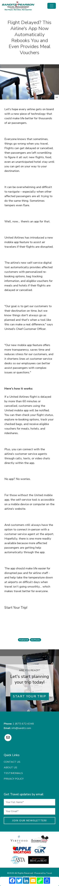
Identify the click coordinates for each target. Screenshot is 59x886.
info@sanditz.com (21, 728)
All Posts (35, 640)
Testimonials (13, 773)
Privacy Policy (14, 779)
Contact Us (12, 762)
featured (23, 640)
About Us (10, 767)
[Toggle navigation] (51, 6)
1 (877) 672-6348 (23, 723)
